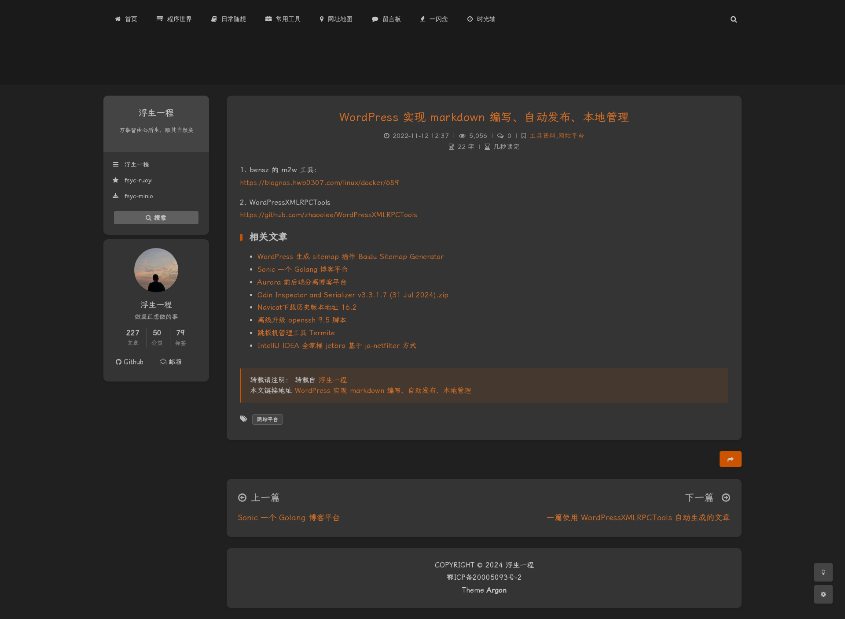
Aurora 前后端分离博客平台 (302, 282)
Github (132, 362)
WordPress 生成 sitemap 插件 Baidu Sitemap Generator (350, 256)
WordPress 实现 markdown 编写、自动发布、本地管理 (484, 117)
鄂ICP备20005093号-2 (484, 577)
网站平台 (571, 136)
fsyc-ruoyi (137, 180)
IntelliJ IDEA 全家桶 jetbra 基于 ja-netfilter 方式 (336, 345)
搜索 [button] (159, 217)
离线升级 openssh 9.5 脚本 (301, 320)
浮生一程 (135, 164)
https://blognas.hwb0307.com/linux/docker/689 (319, 182)
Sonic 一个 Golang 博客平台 (302, 269)
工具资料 (542, 136)
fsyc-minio (137, 196)
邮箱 (174, 362)
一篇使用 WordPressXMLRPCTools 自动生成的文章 (638, 517)
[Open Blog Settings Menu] (823, 594)
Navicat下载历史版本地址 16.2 (307, 307)
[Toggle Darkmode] (823, 572)
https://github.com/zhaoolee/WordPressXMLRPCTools (328, 215)
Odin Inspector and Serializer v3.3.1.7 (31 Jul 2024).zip (352, 295)
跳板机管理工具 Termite (296, 333)
